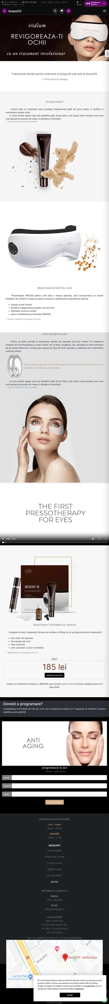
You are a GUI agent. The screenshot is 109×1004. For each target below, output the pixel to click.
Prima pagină (54, 850)
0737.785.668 (54, 900)
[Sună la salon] (68, 10)
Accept (70, 995)
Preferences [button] (79, 989)
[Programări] (61, 10)
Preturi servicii (54, 863)
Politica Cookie (54, 1002)
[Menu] (104, 11)
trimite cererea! (54, 802)
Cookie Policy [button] (90, 986)
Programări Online (54, 856)
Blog (79, 5)
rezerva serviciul (54, 675)
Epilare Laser (54, 869)
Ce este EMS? (54, 875)
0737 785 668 (30, 2)
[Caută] (55, 10)
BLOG (54, 881)
